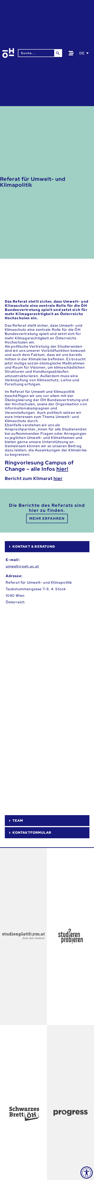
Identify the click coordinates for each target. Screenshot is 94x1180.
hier (58, 478)
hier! (62, 469)
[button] (71, 53)
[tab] (47, 546)
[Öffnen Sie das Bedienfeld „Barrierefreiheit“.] (86, 1172)
